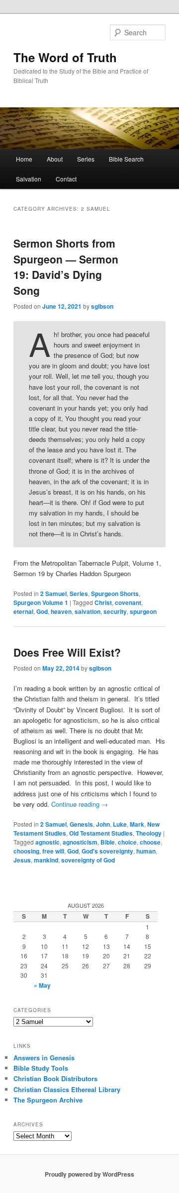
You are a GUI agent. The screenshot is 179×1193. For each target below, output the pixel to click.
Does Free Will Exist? (67, 652)
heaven (61, 611)
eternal (23, 611)
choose (150, 842)
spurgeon (143, 611)
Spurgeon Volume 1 (40, 602)
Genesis (81, 824)
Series (85, 159)
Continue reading (79, 804)
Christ (103, 602)
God (42, 611)
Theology (149, 833)
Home (24, 159)
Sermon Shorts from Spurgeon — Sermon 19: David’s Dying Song (65, 267)
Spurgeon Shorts (115, 593)
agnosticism (80, 842)
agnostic (47, 842)
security (115, 611)
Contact (66, 178)
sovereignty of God (88, 859)
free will (53, 851)
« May (42, 985)
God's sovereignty (107, 851)
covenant (128, 602)
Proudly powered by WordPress (89, 1174)
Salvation (28, 178)
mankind (46, 859)
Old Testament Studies (101, 833)
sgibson (102, 306)
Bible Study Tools (40, 1068)
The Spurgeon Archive (48, 1100)
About (55, 159)
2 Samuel (53, 593)
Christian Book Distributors (55, 1078)
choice (127, 842)
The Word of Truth (65, 57)
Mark (137, 824)
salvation (87, 611)
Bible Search (126, 159)
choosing (26, 851)
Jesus (22, 859)
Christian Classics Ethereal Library (66, 1089)
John (103, 824)
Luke (120, 824)
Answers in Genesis (44, 1057)
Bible (107, 842)
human (146, 851)
